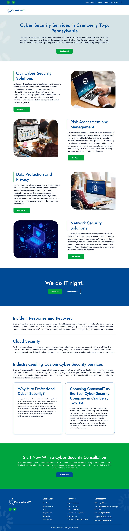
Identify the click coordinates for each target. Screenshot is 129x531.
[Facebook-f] (10, 509)
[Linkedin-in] (14, 509)
